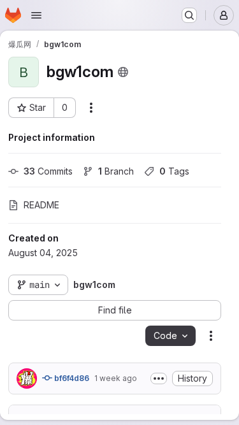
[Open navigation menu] (36, 15)
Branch (116, 171)
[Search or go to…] (189, 15)
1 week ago (115, 378)
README (41, 204)
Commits (48, 171)
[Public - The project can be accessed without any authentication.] (123, 72)
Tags (174, 171)
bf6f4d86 (70, 378)
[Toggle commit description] (158, 378)
